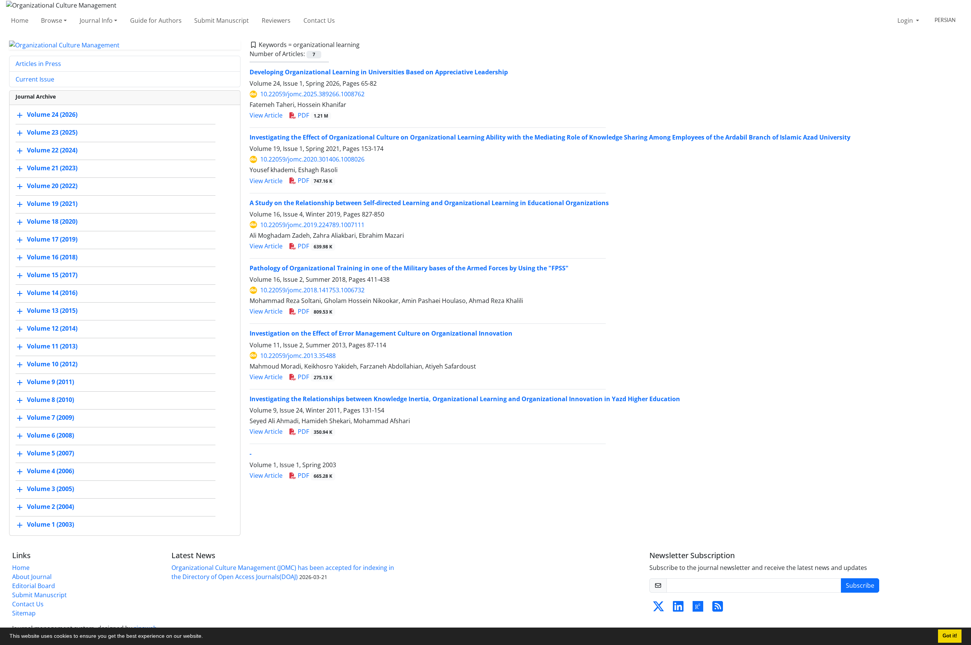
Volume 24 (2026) (52, 115)
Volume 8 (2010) (50, 400)
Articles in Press (38, 64)
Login (905, 20)
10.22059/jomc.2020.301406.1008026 (312, 159)
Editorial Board (33, 586)
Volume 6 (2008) (50, 436)
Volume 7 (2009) (50, 418)
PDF (312, 115)
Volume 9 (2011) (50, 382)
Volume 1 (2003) (50, 525)
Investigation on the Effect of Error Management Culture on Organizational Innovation (381, 333)
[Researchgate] (698, 608)
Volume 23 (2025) (52, 133)
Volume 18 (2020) (52, 222)
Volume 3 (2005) (50, 489)
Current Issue (35, 79)
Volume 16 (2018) (52, 257)
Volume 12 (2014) (52, 329)
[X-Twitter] (658, 608)
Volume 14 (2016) (52, 293)
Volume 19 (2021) (52, 204)
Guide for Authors (156, 20)
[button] (205, 637)
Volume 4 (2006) (50, 471)
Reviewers (276, 20)
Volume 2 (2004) (50, 507)
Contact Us (319, 20)
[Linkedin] (678, 608)
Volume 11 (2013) (52, 346)
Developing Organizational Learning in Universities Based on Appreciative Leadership (379, 72)
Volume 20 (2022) (52, 186)
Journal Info (96, 20)
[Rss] (718, 608)
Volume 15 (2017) (52, 275)
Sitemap (24, 613)
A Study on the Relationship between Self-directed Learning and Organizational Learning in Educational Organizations (429, 203)
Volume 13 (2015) (52, 311)
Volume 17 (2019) (52, 239)
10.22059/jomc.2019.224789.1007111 (312, 225)
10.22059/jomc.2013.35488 (298, 356)
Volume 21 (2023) (52, 168)
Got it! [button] (950, 636)
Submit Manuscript (221, 20)
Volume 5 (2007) (50, 453)
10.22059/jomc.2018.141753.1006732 (312, 290)
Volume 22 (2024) (52, 150)
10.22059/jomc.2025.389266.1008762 (312, 94)
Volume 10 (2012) (52, 364)
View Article (266, 115)
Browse (51, 20)
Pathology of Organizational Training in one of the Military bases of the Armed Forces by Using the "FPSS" (409, 268)
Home (19, 20)
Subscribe (860, 585)
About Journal (32, 577)
